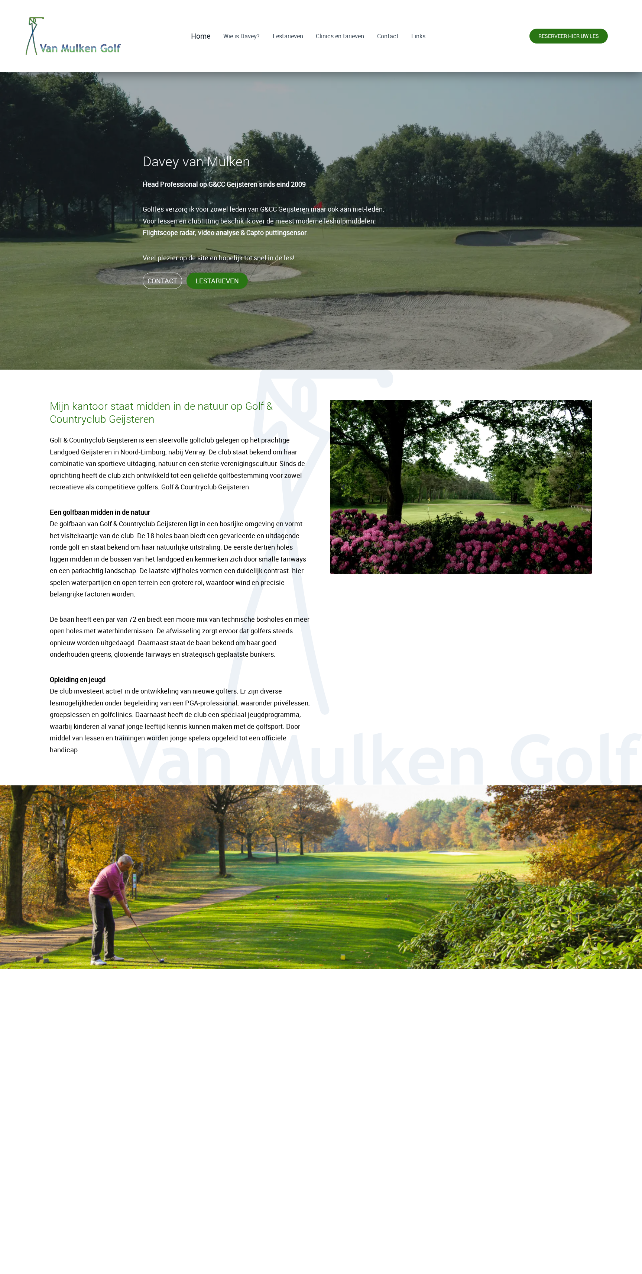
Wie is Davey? (241, 36)
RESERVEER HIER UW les (321, 1253)
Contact (388, 36)
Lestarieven (288, 36)
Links (418, 36)
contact (162, 280)
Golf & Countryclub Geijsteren (93, 439)
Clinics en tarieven (340, 36)
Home (201, 36)
